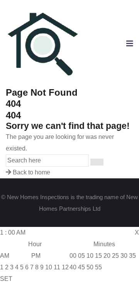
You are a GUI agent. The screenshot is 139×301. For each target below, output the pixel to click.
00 (73, 255)
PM (36, 255)
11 (57, 267)
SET (6, 279)
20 (106, 255)
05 (81, 255)
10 (48, 267)
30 (123, 255)
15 (98, 255)
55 (98, 267)
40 (73, 267)
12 (65, 267)
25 (115, 255)
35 (132, 255)
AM (4, 255)
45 (81, 267)
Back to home (30, 172)
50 (89, 267)
